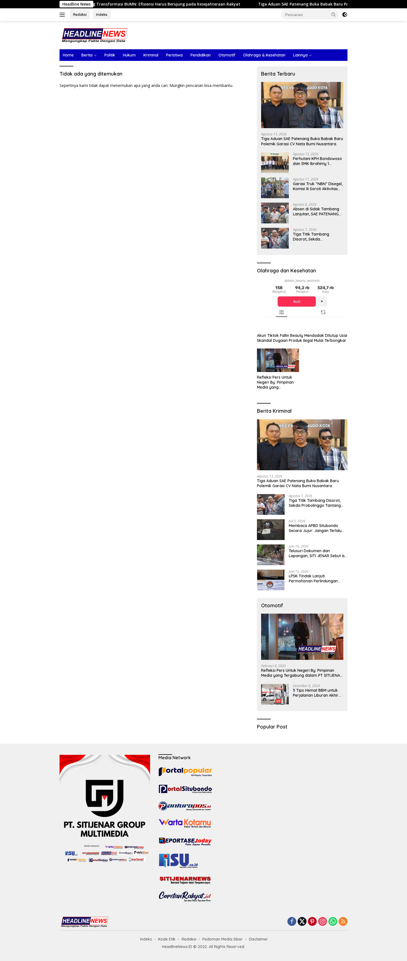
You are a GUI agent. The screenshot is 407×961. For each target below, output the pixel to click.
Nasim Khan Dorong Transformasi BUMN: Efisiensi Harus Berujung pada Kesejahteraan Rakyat (117, 4)
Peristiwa (174, 55)
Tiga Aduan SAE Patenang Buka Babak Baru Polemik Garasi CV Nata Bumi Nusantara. (310, 4)
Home (68, 55)
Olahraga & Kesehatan (264, 55)
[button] (333, 14)
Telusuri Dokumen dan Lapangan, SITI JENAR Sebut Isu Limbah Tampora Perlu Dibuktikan (318, 553)
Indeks (101, 14)
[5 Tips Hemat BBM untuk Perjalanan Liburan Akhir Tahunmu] (275, 694)
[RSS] (343, 922)
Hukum (129, 55)
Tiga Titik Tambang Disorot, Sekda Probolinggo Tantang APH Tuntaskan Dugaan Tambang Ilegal (317, 237)
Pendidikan (200, 55)
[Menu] (63, 14)
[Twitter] (302, 922)
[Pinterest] (312, 922)
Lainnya (300, 55)
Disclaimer (258, 939)
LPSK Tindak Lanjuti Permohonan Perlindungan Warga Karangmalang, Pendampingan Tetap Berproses (313, 578)
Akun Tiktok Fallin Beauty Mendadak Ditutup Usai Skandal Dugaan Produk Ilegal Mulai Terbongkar (302, 338)
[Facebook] (291, 922)
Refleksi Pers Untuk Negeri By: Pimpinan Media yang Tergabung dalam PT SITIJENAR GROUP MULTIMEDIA (276, 382)
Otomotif (226, 55)
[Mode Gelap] (344, 14)
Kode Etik (167, 939)
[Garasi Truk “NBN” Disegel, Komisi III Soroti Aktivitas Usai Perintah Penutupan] (275, 187)
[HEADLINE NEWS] (94, 34)
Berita (86, 55)
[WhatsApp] (332, 922)
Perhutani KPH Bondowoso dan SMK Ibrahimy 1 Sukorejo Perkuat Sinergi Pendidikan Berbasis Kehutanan (317, 161)
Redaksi (80, 14)
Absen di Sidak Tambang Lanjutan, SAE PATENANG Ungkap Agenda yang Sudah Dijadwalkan (316, 211)
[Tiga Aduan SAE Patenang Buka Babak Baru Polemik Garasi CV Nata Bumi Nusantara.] (302, 105)
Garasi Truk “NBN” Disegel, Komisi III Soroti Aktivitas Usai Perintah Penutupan (317, 186)
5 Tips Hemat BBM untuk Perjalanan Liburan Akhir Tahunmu (315, 693)
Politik (109, 55)
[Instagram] (322, 922)
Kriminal (150, 55)
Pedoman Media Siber (222, 939)
